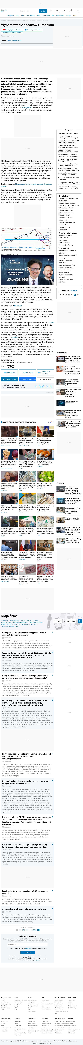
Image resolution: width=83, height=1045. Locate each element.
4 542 (34, 917)
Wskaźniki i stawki (60, 1005)
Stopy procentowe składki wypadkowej (66, 263)
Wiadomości (25, 20)
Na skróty (71, 1005)
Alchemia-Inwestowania (14, 40)
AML (56, 1000)
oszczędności (26, 107)
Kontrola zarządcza (64, 244)
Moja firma (13, 20)
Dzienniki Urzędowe (33, 1012)
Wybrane (76, 134)
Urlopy (16, 992)
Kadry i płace (4, 1015)
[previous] (17, 917)
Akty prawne (31, 1005)
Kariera (49, 1028)
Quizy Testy (62, 283)
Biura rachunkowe (60, 984)
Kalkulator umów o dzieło (66, 212)
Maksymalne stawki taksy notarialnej (66, 278)
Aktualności (4, 607)
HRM (16, 996)
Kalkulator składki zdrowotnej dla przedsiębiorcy (68, 201)
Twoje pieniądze (46, 15)
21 (72, 296)
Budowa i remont (72, 992)
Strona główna (5, 20)
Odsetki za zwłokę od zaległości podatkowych (68, 258)
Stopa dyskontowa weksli (66, 281)
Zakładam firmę (14, 607)
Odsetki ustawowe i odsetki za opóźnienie (67, 253)
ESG (17, 613)
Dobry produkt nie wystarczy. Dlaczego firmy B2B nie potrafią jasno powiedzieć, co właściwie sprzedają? (67, 148)
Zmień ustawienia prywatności (29, 1028)
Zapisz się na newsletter (46, 351)
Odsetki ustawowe (59, 1015)
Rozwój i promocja (6, 1013)
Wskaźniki (65, 250)
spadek (14, 315)
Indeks (51, 301)
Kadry (17, 15)
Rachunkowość (5, 988)
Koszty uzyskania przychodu (67, 266)
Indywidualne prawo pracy (21, 987)
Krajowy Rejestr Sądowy (66, 246)
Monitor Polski (31, 1010)
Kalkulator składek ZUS (65, 219)
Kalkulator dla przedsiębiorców (67, 204)
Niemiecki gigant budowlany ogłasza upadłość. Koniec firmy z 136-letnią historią (68, 184)
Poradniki (33, 611)
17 (60, 296)
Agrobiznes (17, 611)
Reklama (64, 1028)
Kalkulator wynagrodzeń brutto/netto (69, 207)
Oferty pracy (71, 1019)
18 (63, 296)
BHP (16, 994)
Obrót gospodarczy (6, 990)
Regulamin (43, 1028)
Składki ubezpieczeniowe (61, 1012)
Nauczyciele (18, 1012)
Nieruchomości (60, 15)
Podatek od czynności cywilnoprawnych (65, 273)
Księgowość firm (6, 984)
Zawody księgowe (5, 994)
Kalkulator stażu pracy (47, 1015)
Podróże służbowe (59, 1013)
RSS (54, 1028)
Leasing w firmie (6, 609)
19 (66, 296)
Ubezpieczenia (18, 990)
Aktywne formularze (69, 234)
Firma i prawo (61, 354)
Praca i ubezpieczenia (36, 609)
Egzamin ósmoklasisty (20, 1019)
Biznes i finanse (46, 987)
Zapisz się (28, 939)
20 (69, 296)
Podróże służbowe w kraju (66, 269)
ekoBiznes (25, 611)
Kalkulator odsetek (46, 1013)
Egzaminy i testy (19, 1013)
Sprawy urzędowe (32, 992)
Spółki (23, 607)
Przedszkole (18, 1008)
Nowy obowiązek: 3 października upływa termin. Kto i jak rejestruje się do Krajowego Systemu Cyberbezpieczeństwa (68, 157)
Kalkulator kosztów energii (66, 214)
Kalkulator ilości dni (64, 229)
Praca (29, 994)
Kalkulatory (65, 197)
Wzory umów (71, 1013)
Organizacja (4, 1008)
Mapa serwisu (73, 1028)
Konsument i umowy (33, 990)
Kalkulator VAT (63, 221)
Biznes (22, 15)
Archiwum (70, 1010)
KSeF (73, 15)
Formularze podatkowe (74, 1015)
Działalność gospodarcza (66, 237)
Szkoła (16, 1010)
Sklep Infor (31, 996)
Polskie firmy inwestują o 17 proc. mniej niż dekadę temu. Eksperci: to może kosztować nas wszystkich (68, 171)
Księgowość (11, 15)
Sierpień (74, 292)
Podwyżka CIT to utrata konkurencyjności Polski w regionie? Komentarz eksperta (68, 138)
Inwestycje (18, 284)
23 (78, 296)
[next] (38, 917)
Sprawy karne (31, 988)
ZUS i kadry (4, 992)
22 (75, 296)
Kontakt (58, 1028)
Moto (53, 15)
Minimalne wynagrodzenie (61, 1010)
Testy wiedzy (18, 1021)
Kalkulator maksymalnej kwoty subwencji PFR (67, 225)
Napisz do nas (29, 351)
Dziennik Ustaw (32, 1008)
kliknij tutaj (36, 946)
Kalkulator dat (63, 231)
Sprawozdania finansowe (61, 998)
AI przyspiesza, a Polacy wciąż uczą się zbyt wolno (68, 180)
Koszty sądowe (63, 241)
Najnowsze (69, 134)
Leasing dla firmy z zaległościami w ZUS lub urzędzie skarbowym (68, 175)
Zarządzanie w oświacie (21, 1015)
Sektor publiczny (30, 15)
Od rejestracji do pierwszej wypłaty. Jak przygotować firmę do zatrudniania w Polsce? (68, 161)
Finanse (35, 607)
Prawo (38, 15)
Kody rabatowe (72, 1012)
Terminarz (65, 292)
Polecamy (60, 484)
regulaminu (28, 935)
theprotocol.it (71, 1017)
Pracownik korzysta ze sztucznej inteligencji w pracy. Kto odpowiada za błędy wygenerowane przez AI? (68, 189)
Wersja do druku (11, 351)
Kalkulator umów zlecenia (66, 209)
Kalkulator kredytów (64, 217)
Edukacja (68, 15)
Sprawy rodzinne (32, 987)
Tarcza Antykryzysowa (7, 613)
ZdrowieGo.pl (71, 1008)
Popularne (62, 134)
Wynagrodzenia (19, 988)
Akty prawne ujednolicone (34, 1017)
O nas (3, 1028)
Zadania (3, 1012)
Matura (16, 1017)
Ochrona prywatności (12, 1028)
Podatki (9, 611)
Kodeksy (30, 1019)
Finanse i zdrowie (46, 996)
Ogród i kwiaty (72, 994)
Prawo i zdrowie (32, 998)
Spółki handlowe (63, 239)
